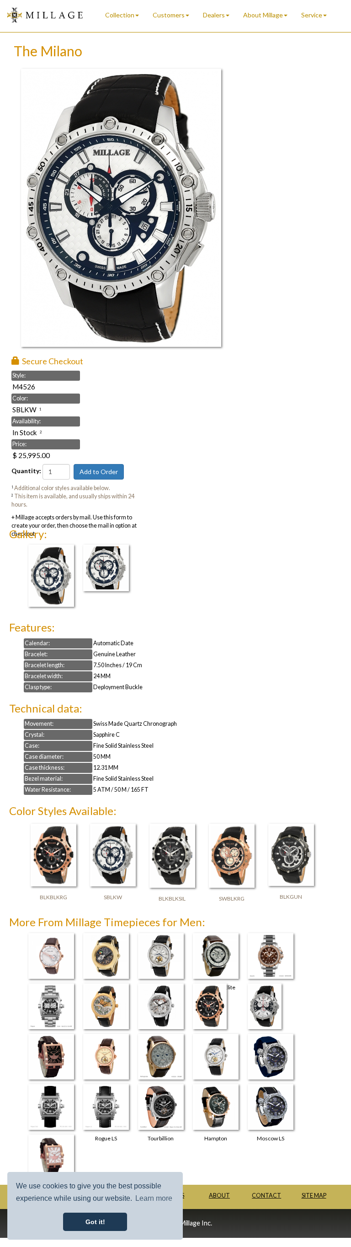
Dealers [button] (214, 15)
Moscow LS (270, 1138)
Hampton (215, 1138)
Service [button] (311, 15)
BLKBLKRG (53, 897)
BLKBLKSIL (172, 898)
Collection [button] (119, 15)
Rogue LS (106, 1138)
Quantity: (26, 471)
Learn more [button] (153, 1198)
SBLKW (113, 897)
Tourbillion (161, 1138)
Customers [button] (169, 15)
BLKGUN (291, 896)
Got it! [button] (95, 1221)
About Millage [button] (263, 15)
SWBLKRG (232, 898)
